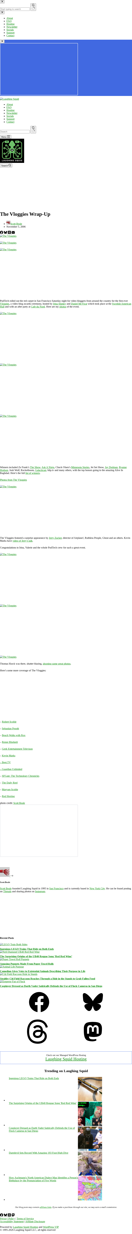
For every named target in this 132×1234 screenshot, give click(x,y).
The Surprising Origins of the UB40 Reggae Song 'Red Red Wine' (42, 1103)
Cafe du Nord (38, 306)
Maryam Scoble (10, 789)
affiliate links (46, 1207)
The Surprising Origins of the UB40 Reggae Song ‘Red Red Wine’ (36, 956)
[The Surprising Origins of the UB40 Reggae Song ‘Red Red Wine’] (20, 951)
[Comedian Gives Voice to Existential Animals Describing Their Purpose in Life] (12, 966)
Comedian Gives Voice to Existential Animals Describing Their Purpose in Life (42, 971)
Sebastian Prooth (10, 728)
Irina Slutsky (59, 303)
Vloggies (4, 303)
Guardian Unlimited (12, 769)
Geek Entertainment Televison (17, 748)
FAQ (9, 107)
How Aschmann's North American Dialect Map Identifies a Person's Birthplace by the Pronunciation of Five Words (43, 1179)
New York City (97, 888)
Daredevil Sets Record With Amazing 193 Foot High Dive (38, 1152)
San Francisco (56, 888)
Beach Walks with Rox (13, 735)
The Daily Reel (10, 782)
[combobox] (15, 131)
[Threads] (10, 233)
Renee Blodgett (10, 742)
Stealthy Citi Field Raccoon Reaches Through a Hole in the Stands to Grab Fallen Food (47, 978)
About (9, 104)
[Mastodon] (93, 1042)
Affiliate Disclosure (35, 1221)
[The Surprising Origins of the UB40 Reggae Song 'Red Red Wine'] (90, 1125)
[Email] (13, 233)
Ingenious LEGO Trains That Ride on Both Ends (27, 949)
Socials (10, 116)
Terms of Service (25, 1218)
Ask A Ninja (48, 467)
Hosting (10, 110)
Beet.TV (6, 762)
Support (10, 119)
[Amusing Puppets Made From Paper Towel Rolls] (14, 959)
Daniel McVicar (79, 303)
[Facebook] (2, 233)
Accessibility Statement (12, 1221)
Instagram (40, 891)
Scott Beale (19, 803)
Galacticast (40, 470)
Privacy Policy (7, 1218)
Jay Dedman (111, 467)
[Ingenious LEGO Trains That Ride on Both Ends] (13, 944)
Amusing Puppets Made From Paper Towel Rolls (27, 963)
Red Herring (8, 796)
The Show (35, 467)
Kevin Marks (8, 755)
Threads (7, 891)
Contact (10, 121)
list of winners (32, 473)
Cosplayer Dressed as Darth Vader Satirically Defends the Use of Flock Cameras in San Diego (51, 986)
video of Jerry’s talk (23, 540)
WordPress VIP (51, 1227)
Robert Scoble (9, 721)
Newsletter (11, 113)
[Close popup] (2, 41)
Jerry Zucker (55, 538)
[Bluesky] (6, 233)
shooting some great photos (57, 663)
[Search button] (33, 129)
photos (62, 306)
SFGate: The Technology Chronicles (20, 776)
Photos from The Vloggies (13, 479)
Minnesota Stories (80, 467)
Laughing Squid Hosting (66, 1059)
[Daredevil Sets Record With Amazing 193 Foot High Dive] (90, 1174)
